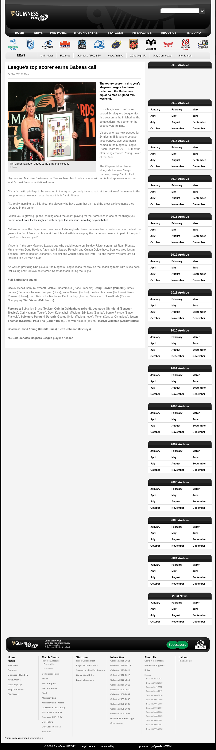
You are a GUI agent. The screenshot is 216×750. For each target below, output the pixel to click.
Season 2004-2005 (154, 716)
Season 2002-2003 (154, 725)
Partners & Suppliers (154, 665)
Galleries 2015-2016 (120, 661)
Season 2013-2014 (154, 679)
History (147, 675)
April (153, 116)
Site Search (185, 55)
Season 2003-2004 (154, 720)
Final (44, 693)
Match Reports (49, 683)
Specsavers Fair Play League (90, 670)
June (195, 116)
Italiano (194, 32)
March (196, 109)
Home (19, 32)
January (155, 109)
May (174, 116)
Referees (46, 731)
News (38, 32)
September (199, 122)
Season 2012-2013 (154, 683)
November (177, 128)
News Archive (115, 55)
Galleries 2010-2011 (120, 685)
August (175, 122)
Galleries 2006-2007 (120, 704)
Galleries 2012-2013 (120, 675)
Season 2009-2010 (154, 695)
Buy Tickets (47, 722)
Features (65, 55)
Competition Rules (85, 675)
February (176, 109)
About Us (168, 32)
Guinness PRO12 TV (89, 55)
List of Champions (85, 680)
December (199, 128)
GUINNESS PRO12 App (53, 707)
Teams (45, 679)
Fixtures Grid (49, 668)
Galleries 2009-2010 (120, 689)
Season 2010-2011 (154, 691)
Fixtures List (49, 664)
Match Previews (49, 688)
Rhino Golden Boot (85, 661)
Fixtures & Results (50, 661)
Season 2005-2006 (154, 712)
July (152, 122)
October (155, 128)
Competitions (116, 723)
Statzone (115, 32)
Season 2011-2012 (154, 687)
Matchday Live (49, 698)
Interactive (141, 32)
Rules (147, 670)
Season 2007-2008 (154, 704)
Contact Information (154, 661)
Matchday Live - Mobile (53, 703)
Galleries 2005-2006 (120, 709)
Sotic (125, 746)
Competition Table (50, 674)
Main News (46, 55)
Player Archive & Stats (87, 665)
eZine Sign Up (138, 55)
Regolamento (185, 661)
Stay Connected (162, 55)
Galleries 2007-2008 (120, 699)
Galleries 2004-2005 (120, 713)
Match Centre (85, 32)
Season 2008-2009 (154, 700)
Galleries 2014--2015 (120, 665)
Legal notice (88, 746)
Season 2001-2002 (154, 729)
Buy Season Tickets (51, 727)
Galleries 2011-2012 (120, 680)
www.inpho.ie (36, 738)
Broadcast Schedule (52, 712)
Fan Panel (58, 32)
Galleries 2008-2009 (120, 694)
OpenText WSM (162, 746)
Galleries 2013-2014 (120, 670)
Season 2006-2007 (154, 708)
